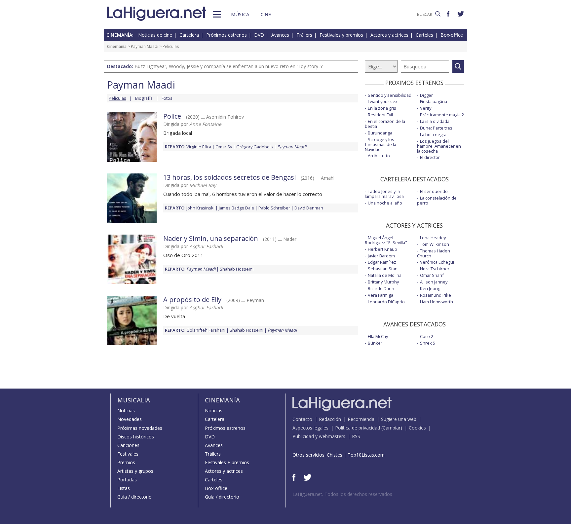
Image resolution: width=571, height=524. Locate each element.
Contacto (302, 419)
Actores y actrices (389, 35)
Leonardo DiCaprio (386, 302)
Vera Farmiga (380, 295)
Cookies (417, 428)
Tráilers (304, 35)
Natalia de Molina (384, 275)
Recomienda (361, 419)
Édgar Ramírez (382, 262)
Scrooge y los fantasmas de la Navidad (380, 144)
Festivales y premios (341, 35)
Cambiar (391, 428)
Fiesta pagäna (433, 101)
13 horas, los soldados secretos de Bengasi (229, 177)
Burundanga (380, 133)
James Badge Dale (236, 208)
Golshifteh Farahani (205, 330)
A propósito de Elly (192, 299)
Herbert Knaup (382, 249)
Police (172, 116)
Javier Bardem (381, 256)
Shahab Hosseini (236, 269)
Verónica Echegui (437, 262)
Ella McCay (378, 336)
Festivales (127, 454)
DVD (259, 35)
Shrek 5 (427, 343)
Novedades (129, 419)
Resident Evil (380, 115)
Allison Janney (433, 282)
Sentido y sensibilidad (389, 95)
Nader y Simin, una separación (210, 238)
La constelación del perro (437, 200)
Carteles (424, 35)
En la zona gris (382, 108)
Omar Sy (223, 147)
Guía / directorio (134, 497)
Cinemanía (117, 46)
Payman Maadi (144, 46)
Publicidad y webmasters (318, 436)
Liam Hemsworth (436, 302)
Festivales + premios (227, 462)
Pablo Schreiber (274, 208)
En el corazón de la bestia (385, 123)
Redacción (330, 419)
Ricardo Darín (381, 288)
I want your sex (383, 101)
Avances (280, 35)
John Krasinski (200, 208)
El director (430, 157)
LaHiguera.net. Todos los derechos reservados (342, 494)
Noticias (126, 410)
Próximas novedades (139, 428)
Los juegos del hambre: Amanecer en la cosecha (439, 146)
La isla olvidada (434, 121)
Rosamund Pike (435, 295)
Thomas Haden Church (433, 253)
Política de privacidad (357, 428)
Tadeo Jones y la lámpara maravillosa (384, 193)
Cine (265, 14)
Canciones (128, 445)
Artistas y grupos (135, 471)
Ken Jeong (430, 288)
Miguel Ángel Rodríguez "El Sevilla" (386, 240)
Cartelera (189, 35)
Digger (426, 95)
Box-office (451, 35)
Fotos (167, 98)
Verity (425, 108)
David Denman (308, 208)
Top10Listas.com (366, 455)
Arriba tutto (379, 156)
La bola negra (433, 134)
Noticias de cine (155, 35)
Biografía (144, 98)
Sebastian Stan (383, 269)
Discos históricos (135, 436)
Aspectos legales (310, 428)
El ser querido (434, 191)
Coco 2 (426, 336)
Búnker (375, 343)
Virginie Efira (198, 147)
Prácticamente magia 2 (442, 115)
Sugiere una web (398, 419)
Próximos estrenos (226, 35)
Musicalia (133, 400)
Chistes (334, 455)
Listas (123, 488)
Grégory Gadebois (254, 147)
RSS (356, 436)
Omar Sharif (432, 275)
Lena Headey (433, 238)
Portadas (127, 479)
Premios (126, 462)
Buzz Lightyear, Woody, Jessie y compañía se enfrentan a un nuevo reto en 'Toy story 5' (228, 66)
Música (240, 14)
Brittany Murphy (383, 282)
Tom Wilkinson (434, 244)
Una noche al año (385, 203)
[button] (217, 14)
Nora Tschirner (434, 269)
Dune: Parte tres (436, 128)
